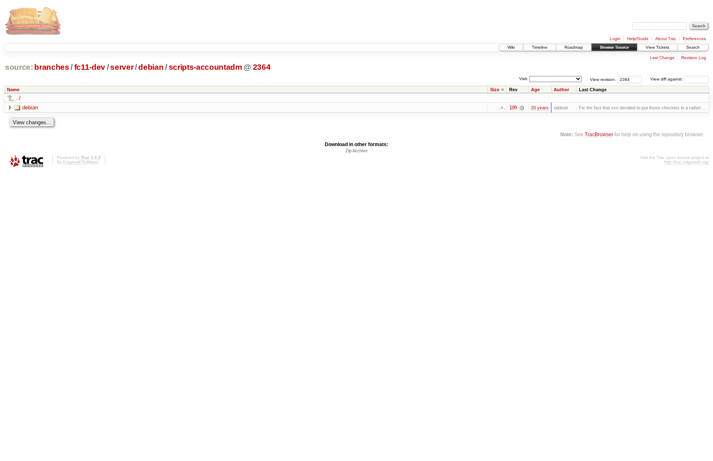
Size (494, 89)
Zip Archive (356, 150)
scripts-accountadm (205, 67)
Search (693, 47)
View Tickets (657, 47)
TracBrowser (599, 134)
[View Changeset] (521, 108)
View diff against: (667, 79)
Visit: (523, 78)
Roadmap (573, 47)
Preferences (694, 38)
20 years (540, 107)
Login (615, 38)
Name (13, 89)
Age (535, 89)
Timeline (540, 47)
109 (513, 108)
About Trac (665, 38)
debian (150, 67)
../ (18, 98)
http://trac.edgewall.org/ (686, 162)
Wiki (511, 47)
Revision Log (693, 57)
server (121, 67)
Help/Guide (638, 38)
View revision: (603, 79)
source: (19, 67)
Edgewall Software (81, 162)
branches (51, 67)
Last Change (662, 57)
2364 (262, 67)
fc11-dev (89, 67)
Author (561, 89)
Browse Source (614, 47)
